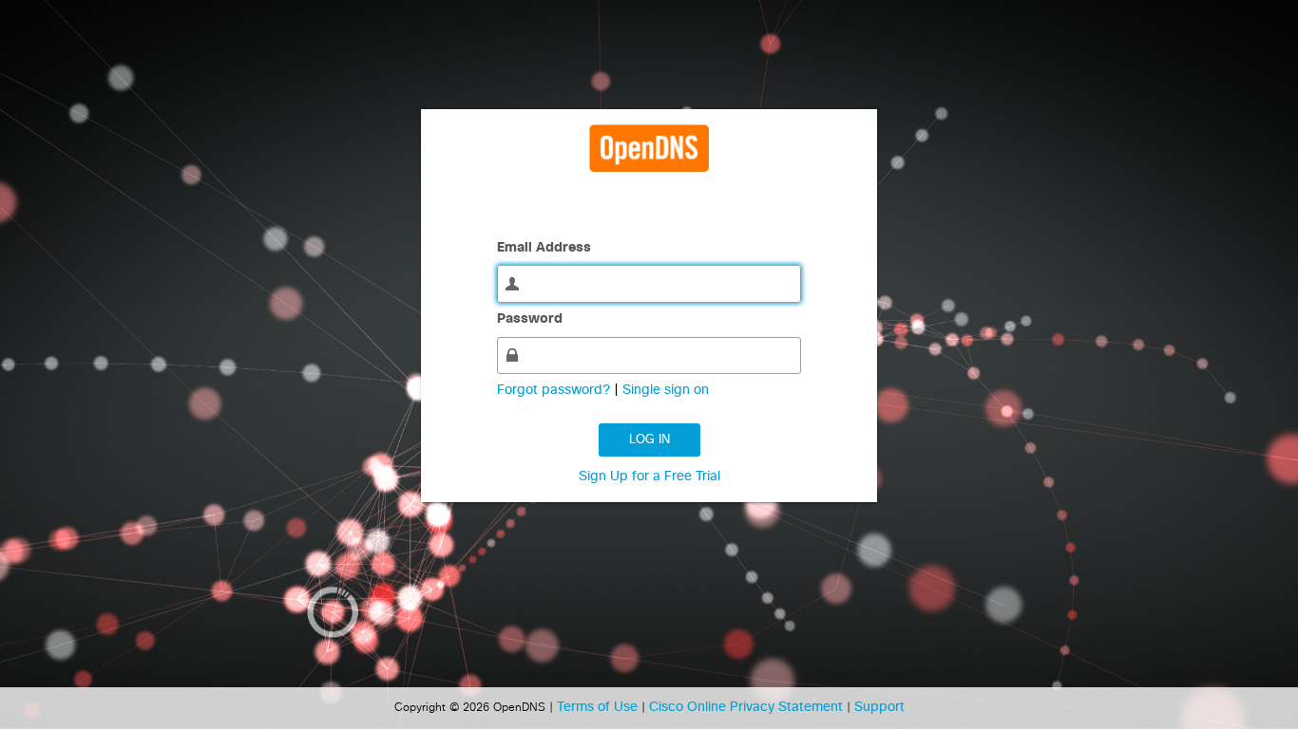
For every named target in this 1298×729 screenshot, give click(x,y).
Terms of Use (599, 707)
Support (879, 707)
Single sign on (665, 390)
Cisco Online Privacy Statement (748, 707)
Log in (649, 440)
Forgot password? (555, 390)
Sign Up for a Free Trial (649, 476)
